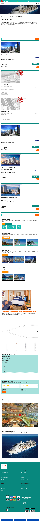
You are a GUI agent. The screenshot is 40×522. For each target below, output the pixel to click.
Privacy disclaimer (23, 474)
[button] (37, 385)
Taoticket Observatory (24, 488)
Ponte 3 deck (10, 311)
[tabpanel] (20, 227)
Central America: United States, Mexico (9, 167)
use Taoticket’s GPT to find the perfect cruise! (15, 509)
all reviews (3, 391)
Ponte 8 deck (21, 311)
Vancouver (7, 59)
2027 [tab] (6, 223)
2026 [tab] (3, 223)
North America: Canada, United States (8, 138)
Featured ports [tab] (5, 254)
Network (2, 486)
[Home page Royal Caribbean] (37, 56)
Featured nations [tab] (5, 272)
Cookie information (23, 475)
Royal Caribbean (12, 16)
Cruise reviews (23, 485)
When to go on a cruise (4, 477)
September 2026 (4, 227)
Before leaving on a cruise (4, 474)
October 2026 (9, 227)
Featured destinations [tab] (6, 237)
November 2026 (13, 227)
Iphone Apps (3, 488)
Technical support (23, 472)
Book (37, 66)
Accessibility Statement (24, 479)
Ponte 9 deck (27, 311)
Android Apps (3, 490)
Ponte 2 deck (4, 311)
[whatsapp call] (17, 1)
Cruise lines (6, 16)
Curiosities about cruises (4, 472)
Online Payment (23, 486)
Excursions (2, 479)
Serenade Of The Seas (4, 56)
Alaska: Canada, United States (7, 55)
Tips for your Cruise (4, 475)
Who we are (2, 485)
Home (1, 16)
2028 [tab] (10, 223)
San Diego (7, 172)
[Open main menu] (38, 3)
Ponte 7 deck (16, 311)
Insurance (22, 477)
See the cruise (35, 63)
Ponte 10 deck (33, 311)
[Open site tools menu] (38, 1)
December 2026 (18, 227)
